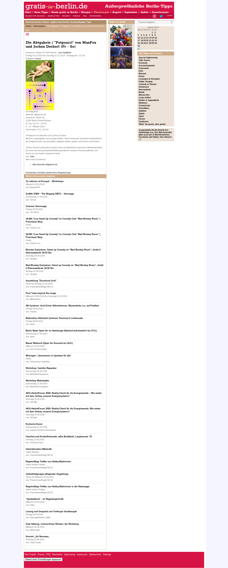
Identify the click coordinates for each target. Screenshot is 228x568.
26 (144, 43)
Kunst (38, 58)
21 (150, 40)
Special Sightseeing (148, 57)
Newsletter (53, 16)
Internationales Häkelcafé (39, 449)
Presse (76, 16)
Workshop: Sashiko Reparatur (41, 368)
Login (169, 15)
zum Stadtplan (64, 52)
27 (147, 43)
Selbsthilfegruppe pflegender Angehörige (47, 474)
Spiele (142, 113)
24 (139, 43)
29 (153, 43)
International (145, 89)
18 (142, 40)
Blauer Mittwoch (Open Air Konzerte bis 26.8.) (49, 343)
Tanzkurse (144, 121)
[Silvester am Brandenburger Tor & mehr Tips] (121, 68)
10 (139, 38)
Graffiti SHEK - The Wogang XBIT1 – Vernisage (50, 193)
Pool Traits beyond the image (41, 293)
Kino (141, 71)
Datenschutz (95, 554)
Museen (142, 73)
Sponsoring (95, 16)
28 (150, 43)
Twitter (162, 16)
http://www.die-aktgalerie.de (44, 164)
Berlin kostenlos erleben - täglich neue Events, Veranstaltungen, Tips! (58, 22)
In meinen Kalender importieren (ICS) (28, 34)
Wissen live (144, 95)
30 (156, 43)
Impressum (82, 554)
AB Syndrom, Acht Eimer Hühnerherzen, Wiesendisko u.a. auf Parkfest (62, 305)
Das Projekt (30, 554)
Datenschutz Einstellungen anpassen (43, 559)
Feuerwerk (144, 68)
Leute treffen (145, 97)
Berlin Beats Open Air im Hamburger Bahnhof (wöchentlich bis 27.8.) (61, 330)
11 (142, 38)
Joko (32, 156)
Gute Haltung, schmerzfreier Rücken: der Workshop (52, 524)
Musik (141, 92)
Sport (141, 116)
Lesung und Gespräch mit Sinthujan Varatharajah (51, 511)
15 (153, 38)
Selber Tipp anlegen (35, 16)
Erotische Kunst (34, 424)
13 (147, 38)
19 (144, 40)
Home (28, 26)
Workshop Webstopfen (37, 380)
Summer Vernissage (36, 206)
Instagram (155, 16)
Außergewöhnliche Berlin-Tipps (138, 6)
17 (139, 40)
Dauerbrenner (160, 12)
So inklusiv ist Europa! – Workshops (45, 181)
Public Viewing (145, 81)
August (116, 12)
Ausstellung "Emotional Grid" (41, 280)
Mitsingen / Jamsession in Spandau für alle (48, 355)
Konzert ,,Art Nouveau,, (38, 536)
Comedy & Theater (148, 84)
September (130, 12)
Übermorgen (101, 12)
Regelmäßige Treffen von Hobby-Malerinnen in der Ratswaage (57, 486)
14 (150, 38)
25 (142, 43)
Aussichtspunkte (147, 65)
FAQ (84, 16)
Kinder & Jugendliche (149, 100)
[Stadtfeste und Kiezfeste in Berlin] (121, 45)
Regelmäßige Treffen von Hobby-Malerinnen (48, 461)
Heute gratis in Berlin (64, 12)
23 (156, 40)
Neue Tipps (41, 12)
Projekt (66, 16)
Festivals (143, 63)
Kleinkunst (144, 87)
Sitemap (107, 554)
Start (28, 12)
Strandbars (144, 108)
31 (139, 46)
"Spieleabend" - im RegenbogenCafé (44, 499)
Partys (142, 119)
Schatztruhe (144, 105)
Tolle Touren (144, 60)
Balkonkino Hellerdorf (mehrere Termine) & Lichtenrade (54, 318)
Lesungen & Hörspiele (149, 79)
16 (156, 38)
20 (147, 40)
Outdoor (142, 111)
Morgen (85, 12)
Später (145, 12)
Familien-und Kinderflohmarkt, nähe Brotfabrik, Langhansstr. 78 (59, 436)
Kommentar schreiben (48, 173)
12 (144, 38)
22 (153, 40)
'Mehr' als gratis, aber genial (152, 124)
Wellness (143, 103)
